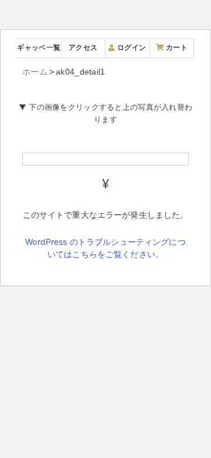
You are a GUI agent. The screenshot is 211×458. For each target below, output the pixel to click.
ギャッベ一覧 (38, 47)
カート (176, 47)
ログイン (130, 47)
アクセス (83, 47)
